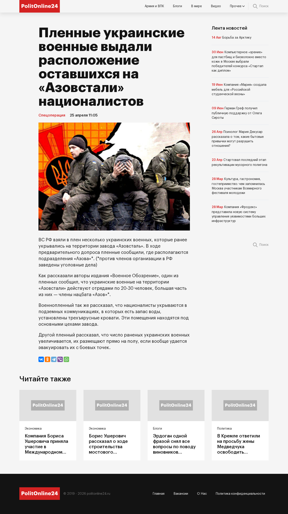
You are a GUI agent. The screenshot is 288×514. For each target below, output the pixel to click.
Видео (216, 6)
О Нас (202, 493)
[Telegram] (53, 359)
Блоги (177, 6)
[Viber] (60, 359)
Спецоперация (51, 115)
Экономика (33, 428)
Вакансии (180, 493)
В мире (196, 6)
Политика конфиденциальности (240, 493)
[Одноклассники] (47, 359)
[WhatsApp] (66, 359)
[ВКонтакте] (41, 359)
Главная (158, 493)
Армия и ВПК (154, 6)
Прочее (235, 6)
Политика (224, 428)
